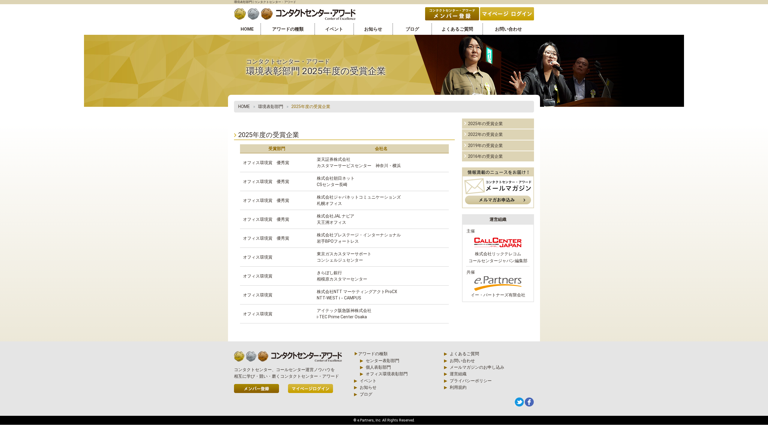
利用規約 (458, 387)
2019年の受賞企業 (485, 145)
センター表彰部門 (382, 360)
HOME (247, 29)
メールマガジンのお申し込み (477, 367)
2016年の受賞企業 (485, 156)
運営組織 (458, 373)
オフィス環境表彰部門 (387, 373)
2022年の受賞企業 (485, 134)
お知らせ (373, 29)
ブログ (412, 29)
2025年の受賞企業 (485, 123)
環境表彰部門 (270, 106)
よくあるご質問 (457, 29)
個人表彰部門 (378, 367)
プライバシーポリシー (471, 380)
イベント (334, 29)
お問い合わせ (508, 29)
